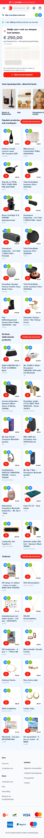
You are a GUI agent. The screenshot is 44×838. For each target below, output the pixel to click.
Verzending (6, 791)
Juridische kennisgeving (33, 773)
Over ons (5, 763)
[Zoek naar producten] (27, 8)
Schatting (9, 44)
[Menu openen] (4, 8)
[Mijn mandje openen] (40, 8)
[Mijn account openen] (33, 8)
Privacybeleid (29, 778)
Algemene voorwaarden (32, 768)
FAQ (3, 787)
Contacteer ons (7, 768)
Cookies (27, 783)
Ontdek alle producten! (31, 122)
